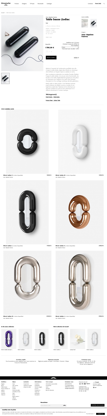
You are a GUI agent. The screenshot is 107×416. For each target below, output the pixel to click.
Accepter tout (100, 413)
